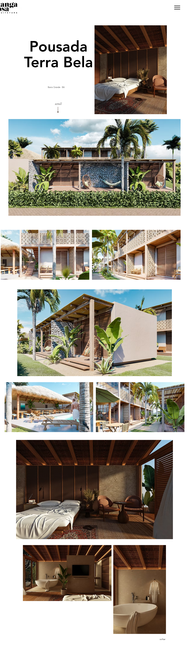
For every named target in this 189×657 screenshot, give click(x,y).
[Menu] (177, 7)
